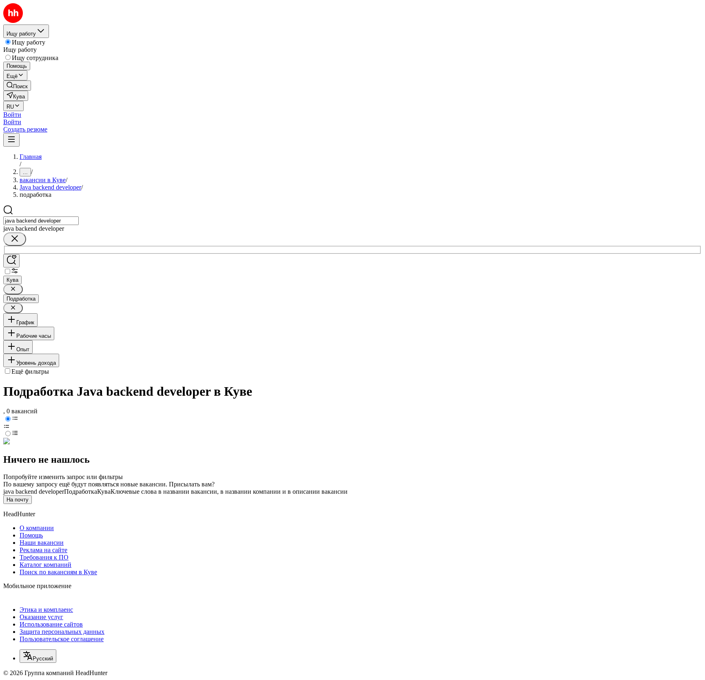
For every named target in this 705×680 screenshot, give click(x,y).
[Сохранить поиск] (11, 261)
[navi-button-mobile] (11, 140)
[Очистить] (14, 239)
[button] (12, 114)
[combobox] (41, 220)
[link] (17, 85)
